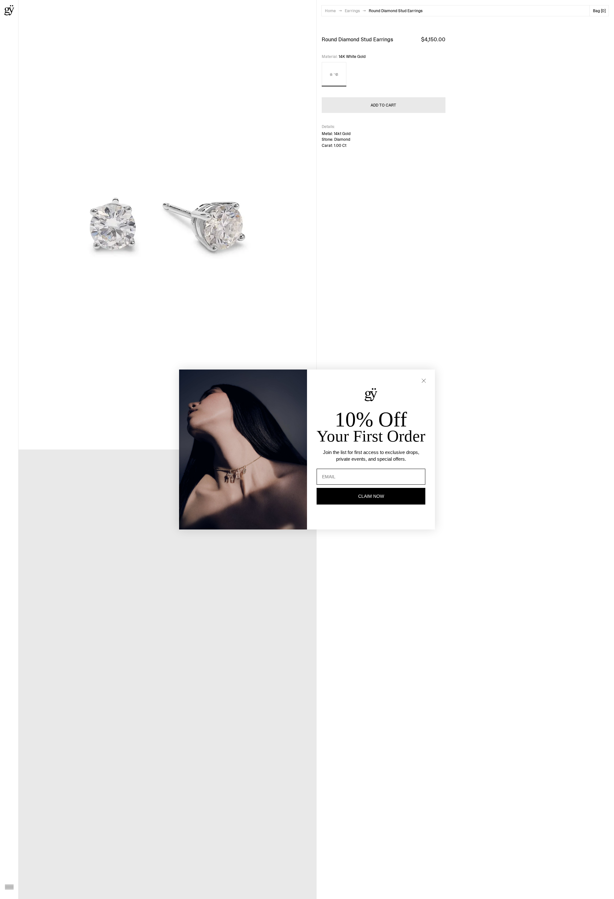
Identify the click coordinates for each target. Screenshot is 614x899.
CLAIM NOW (371, 496)
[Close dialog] (424, 381)
